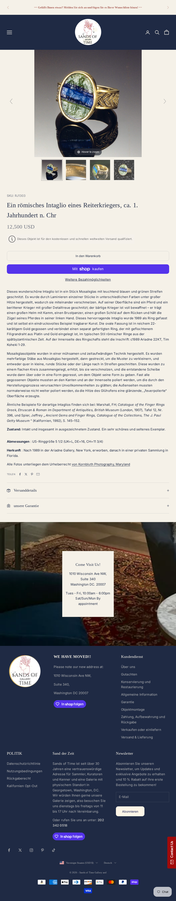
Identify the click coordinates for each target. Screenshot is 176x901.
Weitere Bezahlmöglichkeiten (88, 279)
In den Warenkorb (88, 256)
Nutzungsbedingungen (24, 771)
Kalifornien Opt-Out (22, 786)
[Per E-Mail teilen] (38, 474)
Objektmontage (133, 709)
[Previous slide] (11, 101)
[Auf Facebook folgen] (9, 850)
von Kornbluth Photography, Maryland (101, 464)
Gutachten (129, 674)
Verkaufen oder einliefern (141, 730)
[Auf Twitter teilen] (26, 474)
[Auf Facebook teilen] (20, 474)
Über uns (128, 667)
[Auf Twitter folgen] (20, 850)
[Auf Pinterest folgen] (42, 850)
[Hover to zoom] (88, 103)
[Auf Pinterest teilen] (32, 474)
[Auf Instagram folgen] (31, 850)
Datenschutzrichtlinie (23, 764)
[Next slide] (165, 101)
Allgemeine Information (139, 694)
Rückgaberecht (19, 778)
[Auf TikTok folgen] (54, 850)
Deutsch (108, 863)
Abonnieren (130, 811)
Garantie (127, 702)
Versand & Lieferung (137, 737)
